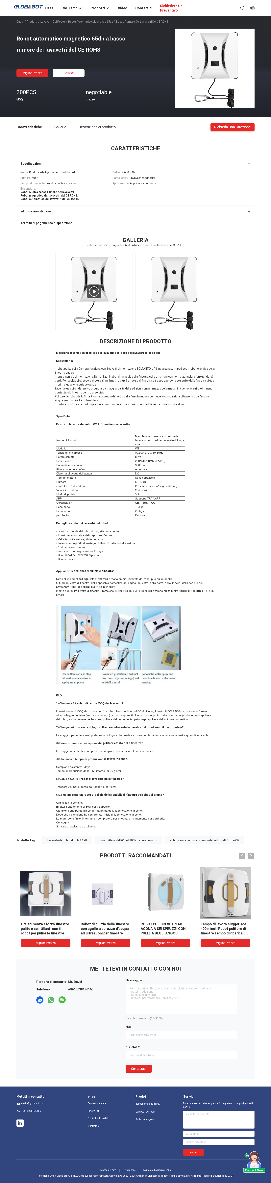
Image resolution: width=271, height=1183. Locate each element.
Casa (19, 21)
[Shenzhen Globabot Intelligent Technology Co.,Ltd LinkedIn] (20, 1123)
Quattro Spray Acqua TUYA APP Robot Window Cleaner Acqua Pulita (43, 928)
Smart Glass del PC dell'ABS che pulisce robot (128, 840)
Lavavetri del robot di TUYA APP (67, 840)
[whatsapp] (51, 1000)
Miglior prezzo (32, 73)
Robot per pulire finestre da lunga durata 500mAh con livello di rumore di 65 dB (223, 928)
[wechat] (62, 1000)
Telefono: (133, 1047)
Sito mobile (130, 1170)
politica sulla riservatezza (157, 1170)
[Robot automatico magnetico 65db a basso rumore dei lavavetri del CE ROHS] (215, 68)
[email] (39, 1000)
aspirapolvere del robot (148, 1103)
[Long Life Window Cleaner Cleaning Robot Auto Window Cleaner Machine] (94, 291)
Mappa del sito (108, 1170)
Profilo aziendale (97, 1103)
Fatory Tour (94, 1111)
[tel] (73, 1000)
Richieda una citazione (232, 127)
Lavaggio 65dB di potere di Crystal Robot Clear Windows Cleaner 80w (105, 928)
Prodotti (32, 21)
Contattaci (138, 1069)
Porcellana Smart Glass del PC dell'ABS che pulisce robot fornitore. (73, 1175)
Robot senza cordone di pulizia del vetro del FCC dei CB (204, 840)
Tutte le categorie (145, 1119)
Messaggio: (135, 980)
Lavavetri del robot (52, 21)
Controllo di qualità (98, 1118)
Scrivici (69, 73)
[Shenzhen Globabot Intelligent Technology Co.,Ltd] (28, 6)
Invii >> (193, 1152)
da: (129, 1026)
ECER (231, 1175)
